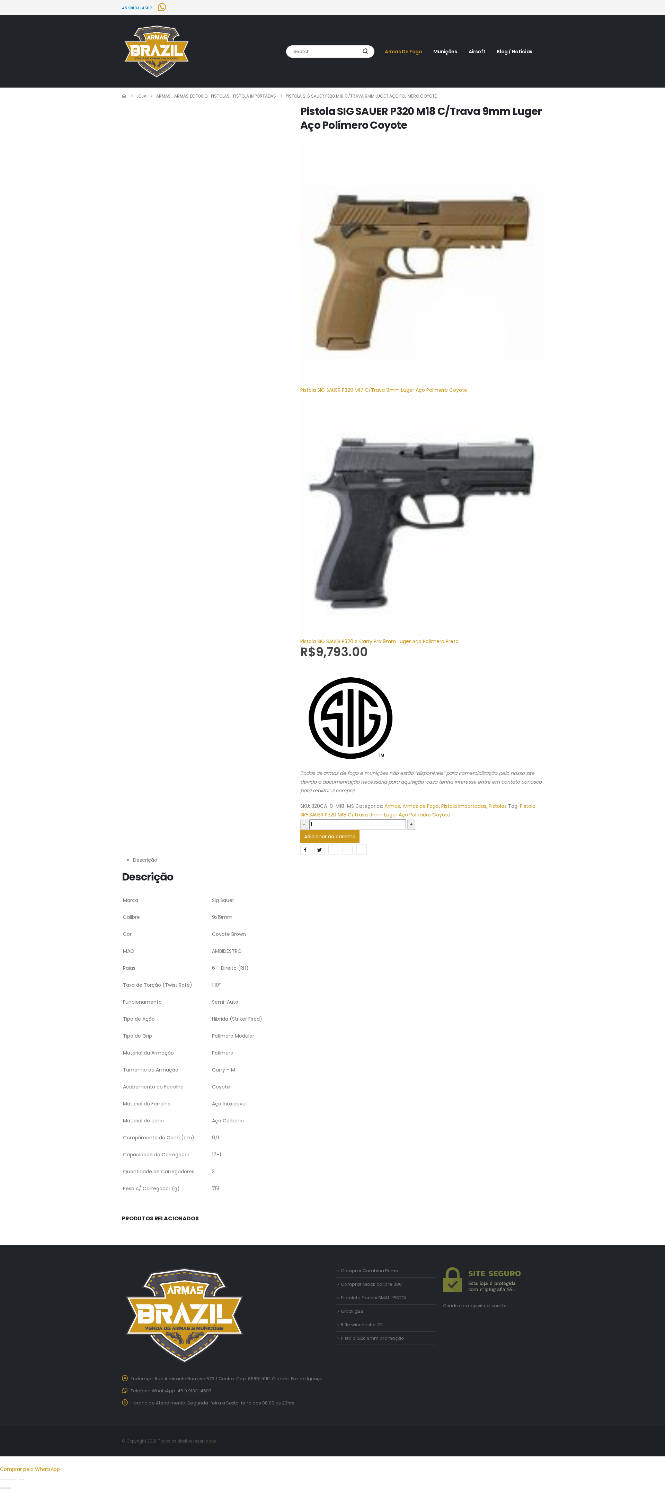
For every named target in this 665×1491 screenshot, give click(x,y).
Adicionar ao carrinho (330, 836)
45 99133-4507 (137, 8)
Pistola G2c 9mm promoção (372, 1338)
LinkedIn (333, 849)
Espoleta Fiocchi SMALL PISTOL (374, 1297)
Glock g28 (352, 1311)
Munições (445, 51)
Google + (348, 849)
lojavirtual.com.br (488, 1305)
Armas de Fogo (403, 51)
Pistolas (498, 806)
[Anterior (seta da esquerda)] (2, 1488)
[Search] (365, 51)
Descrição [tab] (145, 860)
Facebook (305, 849)
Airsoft (477, 51)
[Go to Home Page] (124, 96)
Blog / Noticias (514, 51)
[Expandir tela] (8, 1479)
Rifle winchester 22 (362, 1324)
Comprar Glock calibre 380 (371, 1284)
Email (361, 849)
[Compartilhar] (14, 1479)
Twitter (319, 849)
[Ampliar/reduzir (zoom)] (2, 1479)
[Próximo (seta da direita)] (8, 1488)
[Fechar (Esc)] (21, 1479)
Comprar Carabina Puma (369, 1270)
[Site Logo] (156, 52)
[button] (4, 1460)
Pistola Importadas (463, 806)
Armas (392, 806)
